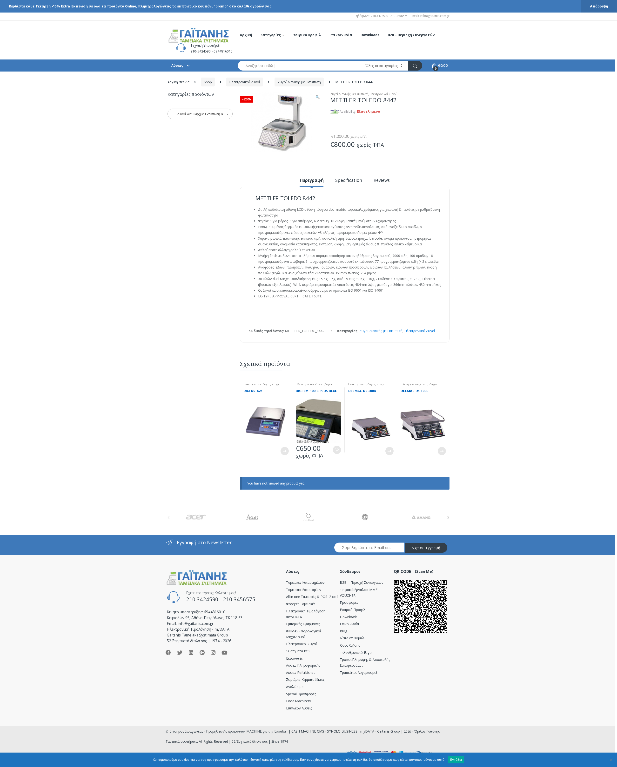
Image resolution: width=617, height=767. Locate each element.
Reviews (382, 180)
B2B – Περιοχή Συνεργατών (411, 35)
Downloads (370, 35)
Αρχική (246, 35)
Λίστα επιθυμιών (352, 638)
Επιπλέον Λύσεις (299, 708)
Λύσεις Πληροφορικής (303, 665)
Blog (343, 631)
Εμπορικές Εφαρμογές (303, 624)
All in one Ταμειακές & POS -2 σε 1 (312, 596)
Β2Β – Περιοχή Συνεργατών (361, 582)
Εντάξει (456, 759)
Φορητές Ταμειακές (300, 604)
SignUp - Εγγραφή (426, 547)
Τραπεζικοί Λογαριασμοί (358, 672)
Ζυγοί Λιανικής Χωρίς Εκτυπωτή (261, 385)
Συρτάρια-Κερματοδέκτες (305, 679)
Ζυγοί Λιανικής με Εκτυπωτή (299, 82)
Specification (348, 180)
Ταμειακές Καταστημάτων (305, 582)
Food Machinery (298, 701)
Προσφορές (349, 602)
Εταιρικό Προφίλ (306, 35)
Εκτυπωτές (294, 658)
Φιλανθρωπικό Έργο (356, 652)
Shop (208, 82)
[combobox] (299, 66)
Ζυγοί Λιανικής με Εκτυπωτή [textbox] (198, 114)
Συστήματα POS (298, 651)
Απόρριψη (599, 6)
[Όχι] (611, 759)
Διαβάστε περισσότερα (284, 451)
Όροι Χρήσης (350, 645)
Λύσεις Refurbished (300, 672)
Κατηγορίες (271, 35)
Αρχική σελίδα (178, 82)
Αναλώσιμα (294, 686)
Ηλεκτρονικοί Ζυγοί (244, 82)
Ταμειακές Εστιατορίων (303, 589)
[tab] (312, 182)
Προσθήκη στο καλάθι (336, 450)
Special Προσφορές (301, 694)
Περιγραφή (312, 180)
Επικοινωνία (340, 35)
